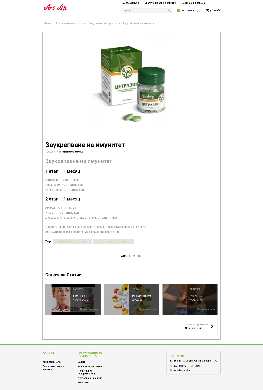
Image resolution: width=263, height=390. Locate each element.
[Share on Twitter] (134, 255)
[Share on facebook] (129, 255)
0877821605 (188, 10)
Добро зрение (199, 326)
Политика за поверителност (86, 372)
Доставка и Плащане (90, 378)
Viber (197, 366)
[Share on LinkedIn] (139, 255)
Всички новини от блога (71, 23)
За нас (81, 361)
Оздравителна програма (104, 23)
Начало (48, 23)
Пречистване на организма (114, 241)
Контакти (83, 382)
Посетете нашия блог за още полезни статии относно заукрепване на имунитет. (96, 226)
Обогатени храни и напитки (160, 3)
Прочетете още (89, 309)
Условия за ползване (90, 366)
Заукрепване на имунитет (78, 161)
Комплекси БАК (130, 3)
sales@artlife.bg (182, 370)
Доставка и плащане (193, 3)
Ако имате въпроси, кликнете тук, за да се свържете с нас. (82, 231)
